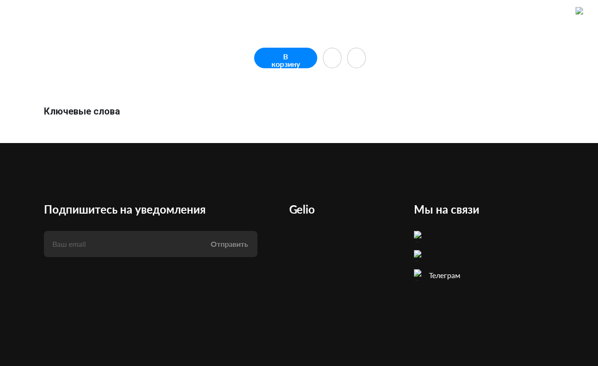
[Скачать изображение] (356, 58)
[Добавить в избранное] (332, 58)
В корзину (285, 60)
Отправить (229, 243)
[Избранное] (558, 12)
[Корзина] (581, 12)
